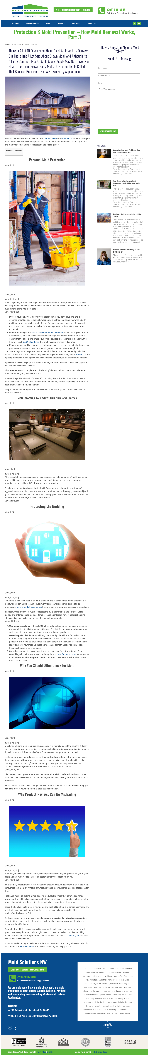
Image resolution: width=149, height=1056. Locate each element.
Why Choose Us (32, 23)
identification (51, 138)
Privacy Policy (41, 1051)
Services (15, 23)
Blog (48, 23)
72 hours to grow (72, 935)
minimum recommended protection (47, 332)
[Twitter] (139, 23)
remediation (66, 138)
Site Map (50, 1051)
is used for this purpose (65, 654)
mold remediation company (29, 607)
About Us (76, 23)
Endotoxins (81, 354)
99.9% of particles (31, 342)
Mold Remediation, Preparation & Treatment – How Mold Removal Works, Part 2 (126, 183)
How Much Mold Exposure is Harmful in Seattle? (127, 215)
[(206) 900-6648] (102, 11)
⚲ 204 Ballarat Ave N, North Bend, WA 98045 (28, 1010)
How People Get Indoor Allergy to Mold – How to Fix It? (127, 250)
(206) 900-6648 (116, 9)
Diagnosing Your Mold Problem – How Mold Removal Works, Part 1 (126, 151)
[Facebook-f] (134, 23)
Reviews (61, 23)
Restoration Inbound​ (100, 1051)
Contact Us (91, 23)
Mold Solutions (27, 946)
